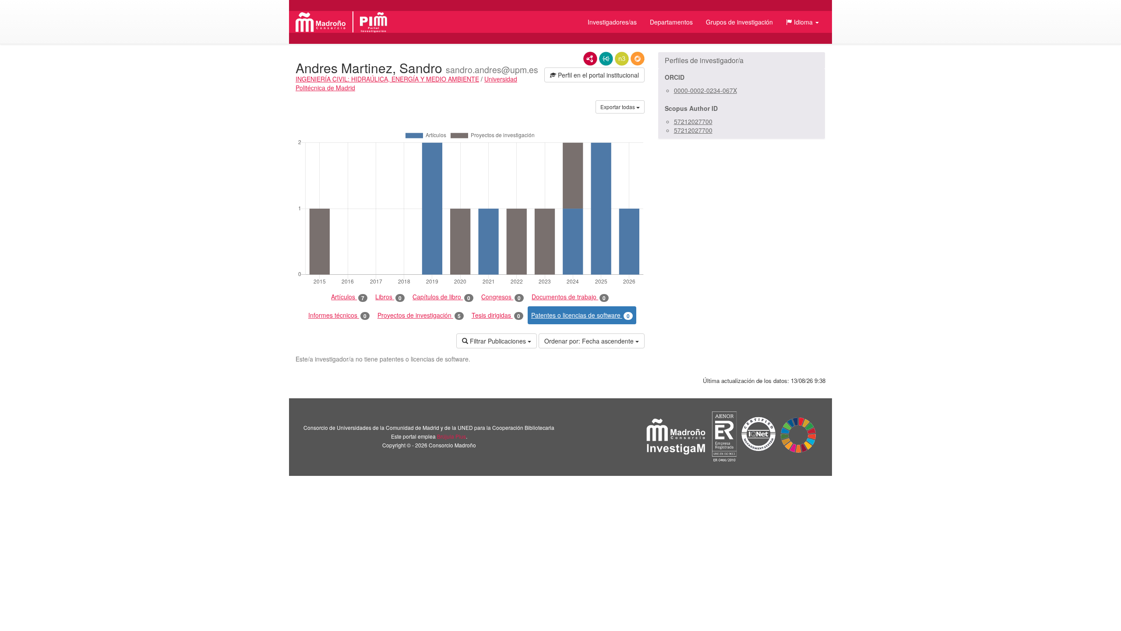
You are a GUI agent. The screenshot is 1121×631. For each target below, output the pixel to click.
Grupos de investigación (739, 22)
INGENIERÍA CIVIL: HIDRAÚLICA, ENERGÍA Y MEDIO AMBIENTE (387, 78)
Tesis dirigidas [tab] (496, 315)
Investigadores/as (612, 22)
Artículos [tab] (347, 296)
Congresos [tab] (501, 296)
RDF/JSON (638, 59)
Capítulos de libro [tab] (441, 296)
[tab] (741, 60)
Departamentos (671, 22)
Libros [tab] (388, 296)
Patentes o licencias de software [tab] (580, 315)
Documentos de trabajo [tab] (569, 296)
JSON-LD (606, 59)
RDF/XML (590, 59)
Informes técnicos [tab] (337, 315)
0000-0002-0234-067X (705, 90)
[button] (802, 22)
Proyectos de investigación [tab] (419, 315)
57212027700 (693, 121)
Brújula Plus (451, 436)
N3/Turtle (622, 59)
